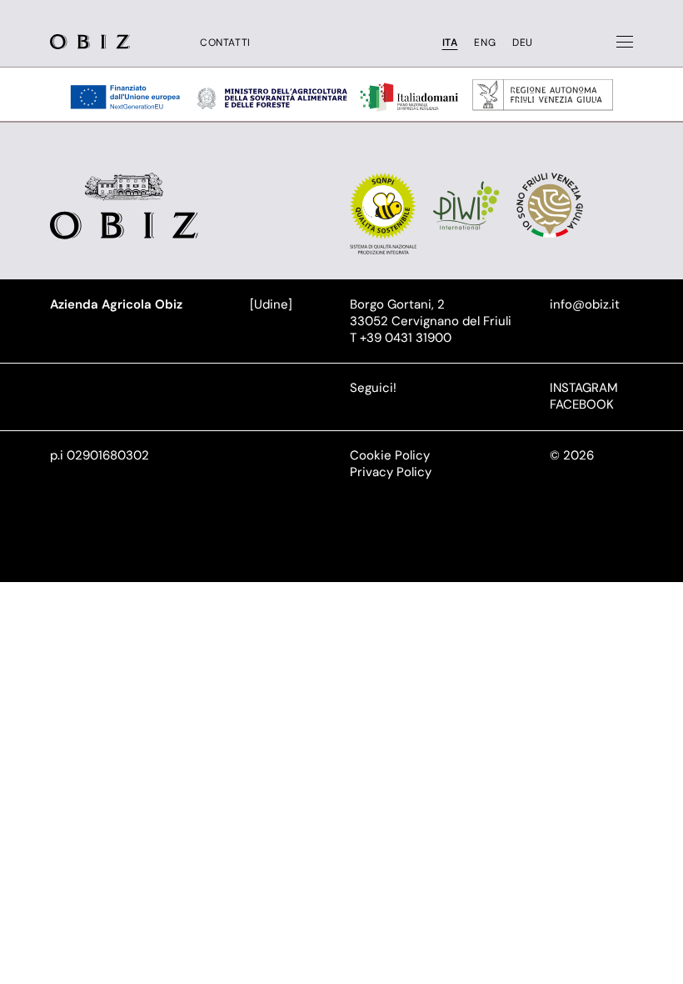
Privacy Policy (390, 472)
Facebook (582, 404)
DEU (522, 43)
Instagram (584, 387)
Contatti (225, 43)
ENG (485, 43)
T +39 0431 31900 (400, 337)
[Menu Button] (624, 41)
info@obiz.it (585, 304)
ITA (450, 43)
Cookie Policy (390, 455)
